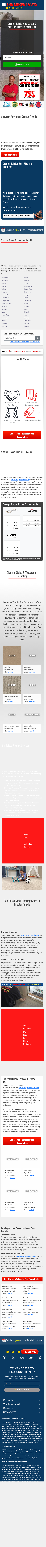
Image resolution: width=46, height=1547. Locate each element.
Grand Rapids (28, 286)
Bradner (26, 326)
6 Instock (11, 701)
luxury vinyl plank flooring (30, 935)
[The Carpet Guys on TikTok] (22, 1357)
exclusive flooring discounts (18, 790)
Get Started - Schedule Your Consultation (22, 435)
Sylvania (26, 318)
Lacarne (4, 306)
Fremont (4, 326)
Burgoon (4, 292)
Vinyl (21, 216)
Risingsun (5, 318)
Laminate (14, 216)
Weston (26, 324)
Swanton (4, 324)
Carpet (6, 216)
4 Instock (12, 1178)
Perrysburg (5, 301)
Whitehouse (5, 298)
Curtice (26, 315)
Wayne (26, 298)
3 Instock (9, 1293)
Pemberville (27, 321)
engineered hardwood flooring (26, 1256)
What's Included (11, 1404)
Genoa (26, 309)
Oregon (26, 303)
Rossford (5, 295)
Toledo (4, 289)
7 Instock (31, 731)
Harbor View (28, 289)
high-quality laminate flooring (29, 1088)
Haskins (26, 281)
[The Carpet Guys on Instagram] (13, 1357)
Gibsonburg (27, 301)
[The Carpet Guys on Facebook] (4, 1357)
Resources (8, 1408)
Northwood (27, 292)
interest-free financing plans (24, 783)
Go (38, 338)
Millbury (4, 286)
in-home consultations (24, 798)
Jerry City (5, 281)
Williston (4, 309)
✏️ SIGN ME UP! (22, 1390)
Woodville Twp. (7, 303)
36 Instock (11, 672)
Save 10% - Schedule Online (28, 840)
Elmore (4, 321)
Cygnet (26, 283)
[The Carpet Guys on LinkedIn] (39, 1357)
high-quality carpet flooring (20, 480)
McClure (26, 306)
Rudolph (26, 295)
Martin (26, 278)
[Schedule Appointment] (22, 64)
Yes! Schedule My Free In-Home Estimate (27, 1035)
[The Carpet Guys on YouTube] (30, 1357)
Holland (26, 312)
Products (8, 1400)
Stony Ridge (6, 315)
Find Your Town (10, 154)
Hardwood (28, 216)
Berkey (4, 283)
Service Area (9, 1412)
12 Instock (11, 731)
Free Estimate (30, 1351)
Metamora (5, 278)
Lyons (3, 312)
